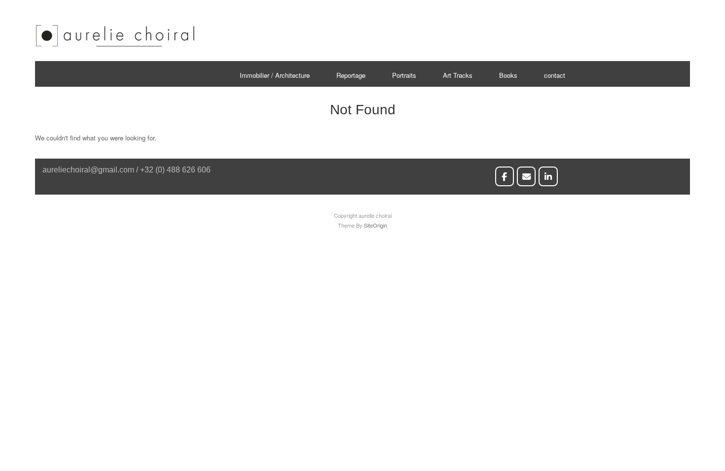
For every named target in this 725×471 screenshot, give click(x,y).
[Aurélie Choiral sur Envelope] (526, 176)
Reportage (350, 75)
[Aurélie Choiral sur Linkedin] (548, 176)
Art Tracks (457, 75)
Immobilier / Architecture (275, 75)
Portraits (404, 75)
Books (508, 75)
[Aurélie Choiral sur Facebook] (504, 176)
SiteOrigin (375, 225)
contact (554, 75)
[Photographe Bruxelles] (115, 45)
